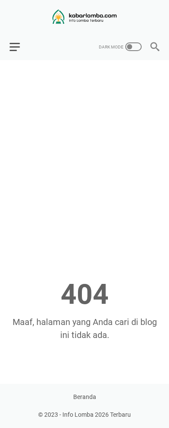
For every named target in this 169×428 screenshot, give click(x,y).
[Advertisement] (84, 154)
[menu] (20, 46)
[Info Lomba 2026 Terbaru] (84, 17)
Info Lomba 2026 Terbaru (96, 414)
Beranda (84, 396)
